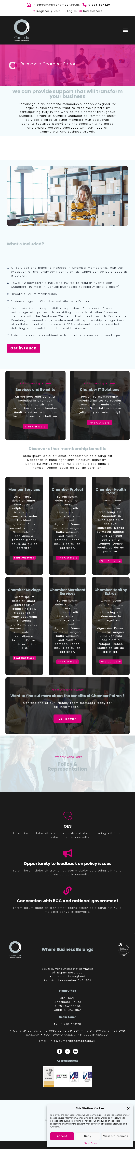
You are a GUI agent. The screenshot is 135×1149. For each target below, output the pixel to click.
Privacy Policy (90, 1143)
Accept (62, 1136)
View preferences (115, 1136)
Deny (87, 1136)
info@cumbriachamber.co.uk (73, 1041)
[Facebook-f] (59, 1051)
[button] (128, 1108)
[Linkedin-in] (75, 1051)
